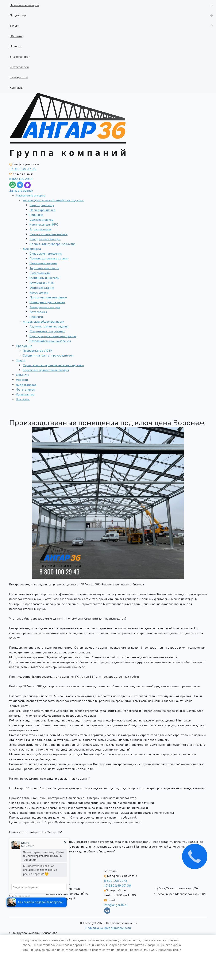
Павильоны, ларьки (43, 263)
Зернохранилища (42, 205)
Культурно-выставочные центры (53, 336)
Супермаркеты (40, 273)
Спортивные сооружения (47, 331)
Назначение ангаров (30, 195)
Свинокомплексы (42, 220)
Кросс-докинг (39, 292)
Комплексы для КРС (44, 224)
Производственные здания (49, 258)
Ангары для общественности (43, 321)
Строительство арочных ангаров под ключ (53, 365)
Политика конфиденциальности (108, 928)
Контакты (23, 399)
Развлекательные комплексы (50, 341)
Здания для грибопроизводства (53, 244)
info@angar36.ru (115, 905)
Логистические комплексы (48, 297)
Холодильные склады (45, 239)
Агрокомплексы (40, 229)
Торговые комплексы (44, 268)
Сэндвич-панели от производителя (48, 355)
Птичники (36, 215)
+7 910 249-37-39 (22, 169)
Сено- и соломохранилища (49, 234)
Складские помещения (46, 253)
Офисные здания (42, 288)
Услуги (21, 360)
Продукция (24, 346)
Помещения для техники (47, 302)
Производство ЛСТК (37, 351)
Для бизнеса (32, 249)
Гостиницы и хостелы (44, 278)
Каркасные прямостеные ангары (46, 370)
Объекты (22, 375)
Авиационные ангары (45, 307)
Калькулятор (25, 394)
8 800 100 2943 (21, 179)
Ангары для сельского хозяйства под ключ (53, 200)
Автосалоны (38, 312)
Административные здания (49, 326)
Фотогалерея (25, 389)
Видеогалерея (26, 385)
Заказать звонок (21, 190)
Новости (22, 380)
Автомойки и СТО (42, 283)
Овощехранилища (42, 210)
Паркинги (36, 317)
